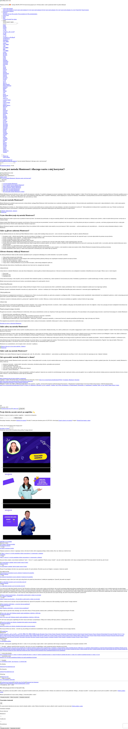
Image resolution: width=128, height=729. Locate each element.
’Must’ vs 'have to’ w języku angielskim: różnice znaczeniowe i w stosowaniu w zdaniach (21, 557)
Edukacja (5, 12)
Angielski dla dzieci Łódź (102, 649)
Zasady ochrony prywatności (65, 420)
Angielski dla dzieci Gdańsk (89, 649)
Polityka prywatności (5, 683)
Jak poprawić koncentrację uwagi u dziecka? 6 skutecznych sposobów (16, 576)
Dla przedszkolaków (32, 14)
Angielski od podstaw (11, 649)
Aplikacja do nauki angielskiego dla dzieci (27, 657)
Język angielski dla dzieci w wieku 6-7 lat (29, 654)
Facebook (10, 682)
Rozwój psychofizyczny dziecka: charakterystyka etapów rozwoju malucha (17, 626)
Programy (5, 14)
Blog (4, 18)
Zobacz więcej (3, 177)
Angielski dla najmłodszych (114, 647)
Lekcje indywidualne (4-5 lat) (10, 10)
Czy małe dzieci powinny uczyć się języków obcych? (12, 586)
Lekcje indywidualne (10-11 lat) (52, 10)
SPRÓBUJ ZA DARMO (6, 541)
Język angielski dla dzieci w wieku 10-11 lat (68, 654)
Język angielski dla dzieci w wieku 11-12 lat (89, 654)
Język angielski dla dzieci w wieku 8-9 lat (48, 654)
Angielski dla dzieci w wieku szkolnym (25, 649)
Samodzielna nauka (6, 656)
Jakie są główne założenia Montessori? (12, 186)
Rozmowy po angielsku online (86, 647)
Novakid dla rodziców (11, 161)
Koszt (4, 16)
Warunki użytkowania (15, 683)
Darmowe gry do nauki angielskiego (8, 657)
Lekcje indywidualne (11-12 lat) (68, 10)
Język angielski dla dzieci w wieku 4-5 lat (9, 654)
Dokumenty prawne (24, 683)
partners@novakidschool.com (7, 671)
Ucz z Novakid (3, 679)
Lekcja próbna (3, 647)
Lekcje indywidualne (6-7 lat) (24, 10)
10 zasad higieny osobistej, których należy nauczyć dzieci (13, 566)
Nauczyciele (6, 15)
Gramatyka (2, 554)
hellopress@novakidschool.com (7, 666)
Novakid (2, 161)
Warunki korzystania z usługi (83, 420)
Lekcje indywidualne (8, 8)
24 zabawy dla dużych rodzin (7, 548)
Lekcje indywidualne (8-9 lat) (38, 10)
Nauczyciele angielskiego (51, 649)
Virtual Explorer (85, 10)
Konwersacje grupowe (8, 11)
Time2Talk (78, 10)
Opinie (4, 641)
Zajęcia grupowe (37, 647)
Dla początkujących (22, 14)
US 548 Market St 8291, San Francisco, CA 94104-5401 (13, 661)
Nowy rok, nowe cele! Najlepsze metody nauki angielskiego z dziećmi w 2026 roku (19, 617)
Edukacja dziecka (4, 574)
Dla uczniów (15, 14)
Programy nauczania (11, 647)
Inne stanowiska (11, 679)
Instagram (36, 682)
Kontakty (4, 660)
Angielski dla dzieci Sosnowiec (28, 650)
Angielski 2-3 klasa (56, 647)
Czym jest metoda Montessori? (10, 183)
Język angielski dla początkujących (24, 647)
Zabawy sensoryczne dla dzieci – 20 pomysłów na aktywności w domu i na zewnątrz (20, 599)
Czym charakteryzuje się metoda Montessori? (13, 185)
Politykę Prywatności (21, 420)
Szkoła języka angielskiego (59, 650)
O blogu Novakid (7, 19)
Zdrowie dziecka (4, 563)
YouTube (23, 682)
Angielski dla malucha (40, 649)
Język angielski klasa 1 (46, 647)
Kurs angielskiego (48, 650)
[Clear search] (14, 162)
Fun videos (14, 19)
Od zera (10, 14)
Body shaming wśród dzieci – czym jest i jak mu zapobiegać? (14, 608)
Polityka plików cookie (77, 706)
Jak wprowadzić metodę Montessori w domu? (13, 191)
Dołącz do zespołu (6, 678)
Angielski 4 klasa (65, 647)
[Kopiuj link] (22, 408)
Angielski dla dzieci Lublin (76, 649)
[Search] (0, 164)
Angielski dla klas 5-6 (74, 647)
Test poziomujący (40, 650)
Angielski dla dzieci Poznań (114, 649)
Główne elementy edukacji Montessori (12, 187)
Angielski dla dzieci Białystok (14, 650)
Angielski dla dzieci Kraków (63, 649)
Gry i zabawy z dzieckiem (6, 596)
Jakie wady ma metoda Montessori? (11, 190)
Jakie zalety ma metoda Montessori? (11, 189)
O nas (1, 641)
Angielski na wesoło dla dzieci (100, 647)
